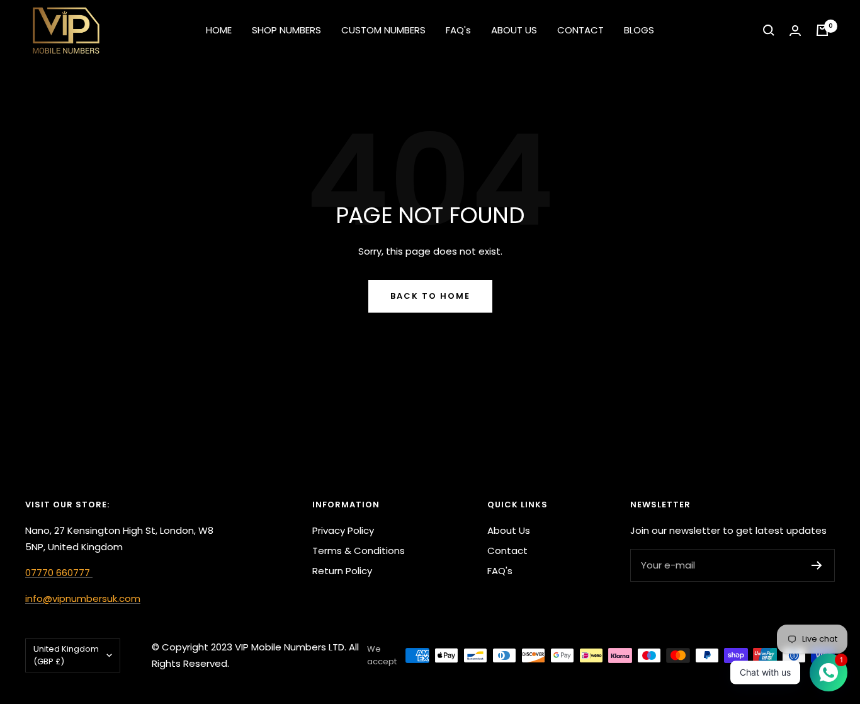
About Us (508, 530)
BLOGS (639, 30)
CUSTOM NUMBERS (383, 30)
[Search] (768, 30)
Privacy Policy (343, 530)
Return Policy (342, 570)
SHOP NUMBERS (286, 30)
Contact (507, 550)
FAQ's (458, 30)
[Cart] (822, 30)
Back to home (430, 296)
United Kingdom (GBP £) (66, 655)
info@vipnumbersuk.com (82, 598)
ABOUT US (514, 30)
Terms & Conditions (358, 550)
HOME (219, 30)
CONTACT (580, 30)
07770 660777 (59, 572)
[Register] (817, 565)
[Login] (795, 30)
